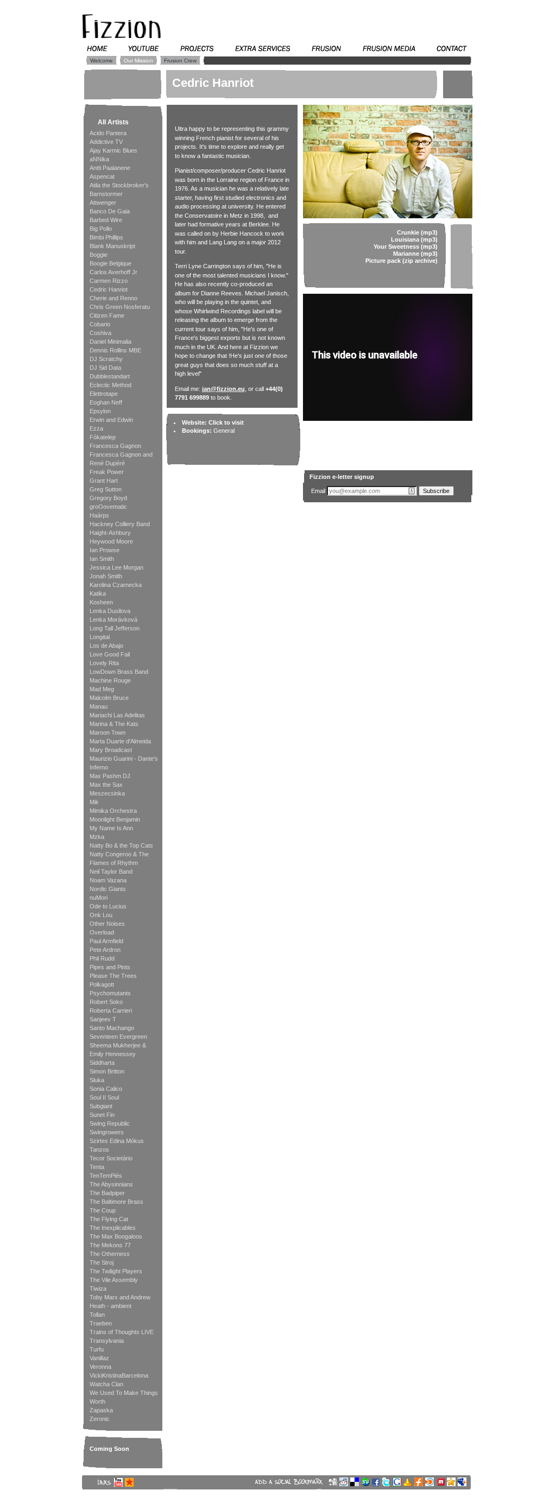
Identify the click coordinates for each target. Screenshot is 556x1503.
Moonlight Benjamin (115, 819)
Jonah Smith (106, 576)
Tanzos (99, 1149)
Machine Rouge (110, 680)
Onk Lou (101, 915)
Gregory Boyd (108, 498)
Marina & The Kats (114, 724)
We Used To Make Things (124, 1393)
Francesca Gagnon (115, 446)
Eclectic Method (110, 385)
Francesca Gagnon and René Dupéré (121, 458)
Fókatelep (103, 437)
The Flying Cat (109, 1219)
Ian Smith (102, 558)
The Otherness (110, 1254)
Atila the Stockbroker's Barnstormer (119, 189)
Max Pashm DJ (110, 776)
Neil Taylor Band (111, 871)
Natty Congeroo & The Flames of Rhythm (119, 858)
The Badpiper (107, 1193)
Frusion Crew (180, 61)
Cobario (100, 324)
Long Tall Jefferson (115, 628)
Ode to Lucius (108, 906)
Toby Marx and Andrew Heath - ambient (120, 1301)
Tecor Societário (111, 1158)
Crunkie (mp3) (417, 232)
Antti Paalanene (110, 168)
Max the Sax (106, 784)
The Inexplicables (113, 1227)
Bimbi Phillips (106, 237)
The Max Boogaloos (116, 1236)
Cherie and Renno (113, 298)
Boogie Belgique (110, 263)
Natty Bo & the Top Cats (121, 845)
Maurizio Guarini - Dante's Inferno (124, 763)
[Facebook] (377, 1484)
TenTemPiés (106, 1175)
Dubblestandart (110, 376)
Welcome (101, 61)
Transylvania (107, 1340)
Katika (98, 593)
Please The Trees (113, 975)
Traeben (101, 1323)
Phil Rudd (102, 958)
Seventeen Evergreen (118, 1036)
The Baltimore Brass (116, 1201)
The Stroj (101, 1262)
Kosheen (101, 602)
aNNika (99, 159)
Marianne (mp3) (415, 253)
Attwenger (103, 202)
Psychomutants (110, 993)
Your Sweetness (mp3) (406, 246)
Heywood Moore (111, 541)
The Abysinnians (111, 1184)
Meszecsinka (107, 793)
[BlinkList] (430, 1484)
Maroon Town (107, 732)
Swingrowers (107, 1132)
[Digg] (333, 1484)
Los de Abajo (106, 645)
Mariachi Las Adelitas (117, 715)
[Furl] (419, 1484)
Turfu (97, 1349)
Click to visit (226, 422)
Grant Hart (104, 480)
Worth (97, 1401)
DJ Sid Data (105, 367)
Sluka (97, 1080)
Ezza (96, 428)
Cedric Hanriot (109, 289)
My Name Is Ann (111, 828)
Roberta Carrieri (111, 1010)
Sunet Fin (102, 1115)
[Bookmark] (452, 1484)
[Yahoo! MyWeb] (408, 1484)
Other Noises (107, 923)
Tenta (97, 1167)
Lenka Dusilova (110, 611)
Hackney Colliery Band (120, 524)
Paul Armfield (106, 941)
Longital (100, 637)
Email (318, 491)
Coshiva (100, 333)
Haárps (99, 515)
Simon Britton (107, 1071)
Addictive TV (106, 141)
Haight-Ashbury (110, 532)
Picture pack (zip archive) (401, 260)
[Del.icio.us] (355, 1484)
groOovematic (108, 506)
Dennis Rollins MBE (115, 350)
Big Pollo (101, 228)
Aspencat (102, 176)
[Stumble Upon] (366, 1484)
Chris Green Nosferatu (120, 307)
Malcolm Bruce (109, 697)
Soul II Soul (104, 1097)
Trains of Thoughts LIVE (122, 1332)
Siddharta (102, 1062)
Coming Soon (109, 1448)
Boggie (99, 254)
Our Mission (138, 61)
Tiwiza (98, 1288)
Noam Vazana (108, 880)
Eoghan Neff (106, 402)
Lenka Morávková (113, 619)
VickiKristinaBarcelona (119, 1375)
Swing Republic (110, 1123)
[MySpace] (463, 1484)
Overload (102, 932)
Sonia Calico (106, 1088)
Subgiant (101, 1106)
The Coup (103, 1210)
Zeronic (100, 1419)
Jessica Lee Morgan (116, 567)
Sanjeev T (103, 1019)
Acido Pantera (108, 133)
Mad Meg (102, 689)
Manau (99, 706)
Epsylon (100, 411)
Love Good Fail (110, 654)
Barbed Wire (106, 220)
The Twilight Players (116, 1271)
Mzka (97, 836)
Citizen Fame (107, 315)
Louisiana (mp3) (414, 239)
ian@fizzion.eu (223, 389)
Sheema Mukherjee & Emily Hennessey (118, 1049)
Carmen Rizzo (109, 280)
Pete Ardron (105, 949)
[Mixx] (441, 1484)
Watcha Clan (106, 1384)
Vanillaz (99, 1358)
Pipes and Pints (110, 967)
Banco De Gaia (110, 211)
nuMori (99, 897)
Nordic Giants (108, 889)
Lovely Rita (104, 663)
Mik (94, 802)
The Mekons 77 (110, 1245)
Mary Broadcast (111, 750)
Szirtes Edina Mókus (117, 1141)
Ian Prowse (104, 550)
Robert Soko (106, 1002)
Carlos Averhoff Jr (113, 272)
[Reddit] (344, 1484)
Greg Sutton (106, 489)
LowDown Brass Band (119, 671)
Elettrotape (104, 393)
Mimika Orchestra (113, 810)
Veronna (100, 1366)
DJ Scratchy (106, 359)
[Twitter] (387, 1484)
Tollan (97, 1314)
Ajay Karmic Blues (113, 150)
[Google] (398, 1484)
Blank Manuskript (112, 246)
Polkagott (102, 984)
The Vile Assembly (114, 1280)
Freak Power (107, 472)
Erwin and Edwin (111, 419)
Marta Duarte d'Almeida (120, 741)
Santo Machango (112, 1028)
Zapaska (101, 1410)
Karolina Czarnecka (116, 585)
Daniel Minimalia (110, 341)
